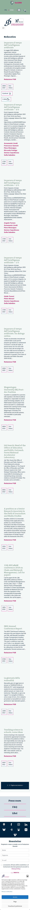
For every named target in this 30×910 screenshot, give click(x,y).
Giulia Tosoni (9, 296)
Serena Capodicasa (11, 153)
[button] (27, 876)
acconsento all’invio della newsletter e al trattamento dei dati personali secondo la (16, 867)
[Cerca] (24, 10)
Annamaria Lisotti (11, 143)
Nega (15, 901)
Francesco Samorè (11, 146)
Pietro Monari (9, 299)
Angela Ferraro (9, 223)
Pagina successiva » (17, 785)
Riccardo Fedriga (10, 150)
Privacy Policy (16, 869)
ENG (12, 10)
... (16, 76)
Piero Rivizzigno (10, 148)
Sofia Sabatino (9, 155)
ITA (5, 10)
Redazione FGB (10, 79)
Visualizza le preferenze (15, 906)
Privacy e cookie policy (7, 891)
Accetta (15, 897)
